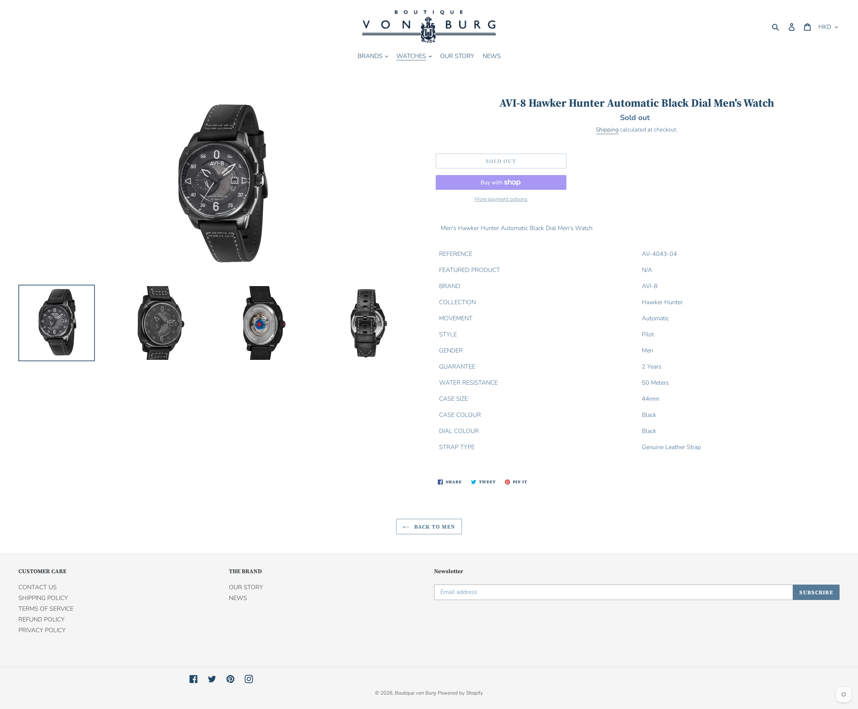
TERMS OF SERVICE (45, 609)
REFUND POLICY (41, 619)
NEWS (238, 598)
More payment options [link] (501, 199)
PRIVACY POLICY (42, 630)
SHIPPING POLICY (43, 598)
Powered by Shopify (460, 693)
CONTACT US (37, 587)
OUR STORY (246, 587)
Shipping (607, 129)
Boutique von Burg (415, 693)
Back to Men (434, 526)
